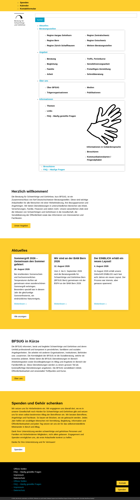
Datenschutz (19, 478)
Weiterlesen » (20, 304)
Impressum (19, 475)
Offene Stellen (20, 469)
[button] (82, 28)
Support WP (76, 498)
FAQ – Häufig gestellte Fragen (27, 472)
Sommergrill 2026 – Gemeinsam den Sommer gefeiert (29, 261)
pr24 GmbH (43, 498)
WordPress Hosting (89, 498)
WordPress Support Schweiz (65, 498)
